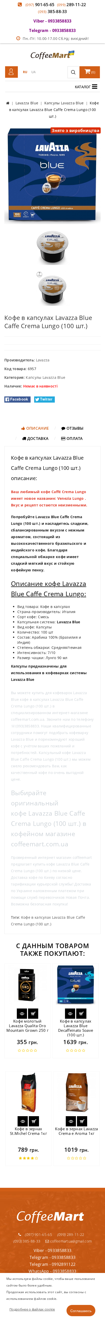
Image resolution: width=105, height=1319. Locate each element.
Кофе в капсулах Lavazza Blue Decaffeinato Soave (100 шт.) (75, 1027)
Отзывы (74, 428)
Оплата (74, 438)
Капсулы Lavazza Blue (45, 377)
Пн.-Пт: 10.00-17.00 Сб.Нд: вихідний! (56, 38)
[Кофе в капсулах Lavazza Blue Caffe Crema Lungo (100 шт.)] (52, 175)
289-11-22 (71, 4)
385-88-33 (52, 11)
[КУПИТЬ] (33, 1013)
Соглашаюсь (80, 1310)
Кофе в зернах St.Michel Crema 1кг (28, 1131)
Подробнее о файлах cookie (32, 1309)
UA (33, 72)
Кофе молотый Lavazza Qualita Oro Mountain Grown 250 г (27, 1025)
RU (25, 72)
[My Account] (11, 72)
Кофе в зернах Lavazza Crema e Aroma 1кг (76, 1131)
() (92, 72)
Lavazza (43, 360)
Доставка (37, 438)
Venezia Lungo (70, 498)
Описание (37, 428)
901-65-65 (40, 4)
